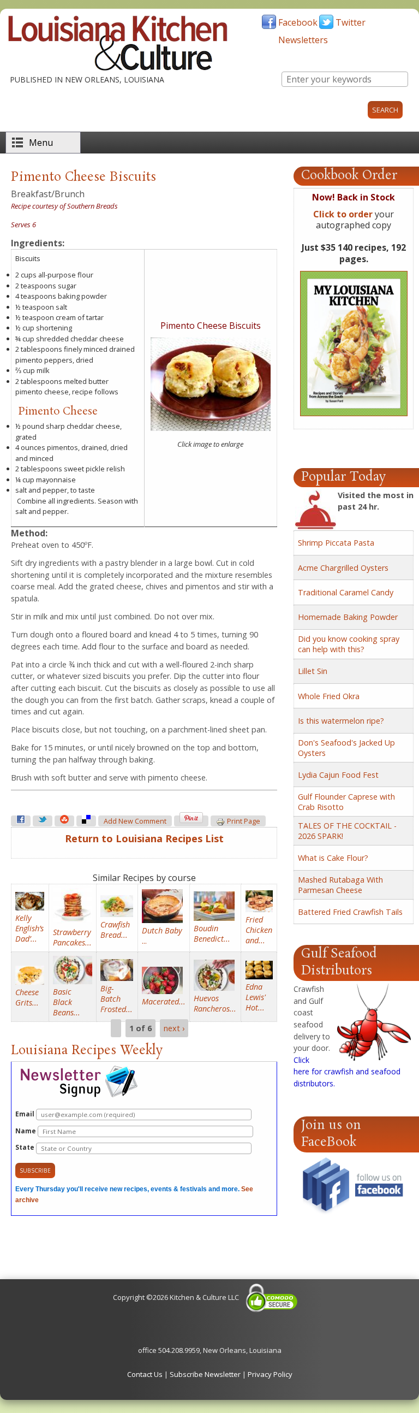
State (25, 1147)
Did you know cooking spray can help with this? (348, 644)
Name (26, 1131)
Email (25, 1114)
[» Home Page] (117, 68)
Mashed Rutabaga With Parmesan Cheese (340, 884)
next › (174, 1028)
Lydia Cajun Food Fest (338, 775)
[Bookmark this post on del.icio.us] (86, 820)
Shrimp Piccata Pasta (336, 542)
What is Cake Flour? (333, 858)
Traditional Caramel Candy (345, 592)
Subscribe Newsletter (205, 1374)
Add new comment (135, 821)
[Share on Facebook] (21, 820)
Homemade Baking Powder (348, 617)
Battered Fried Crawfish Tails (350, 912)
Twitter (351, 22)
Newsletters (303, 40)
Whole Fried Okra (329, 696)
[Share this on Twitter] (42, 820)
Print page (243, 821)
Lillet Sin (312, 671)
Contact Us (145, 1374)
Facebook (298, 22)
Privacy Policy (270, 1374)
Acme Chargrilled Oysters (343, 568)
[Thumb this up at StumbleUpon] (64, 820)
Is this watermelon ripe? (341, 721)
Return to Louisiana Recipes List (144, 838)
